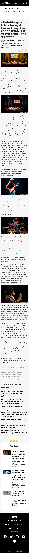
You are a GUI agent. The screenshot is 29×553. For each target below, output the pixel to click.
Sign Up (22, 3)
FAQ (22, 521)
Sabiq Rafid (11, 40)
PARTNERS (8, 525)
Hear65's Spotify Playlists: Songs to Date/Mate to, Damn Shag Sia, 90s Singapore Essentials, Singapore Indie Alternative (12, 394)
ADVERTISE (13, 528)
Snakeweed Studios (7, 212)
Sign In (16, 3)
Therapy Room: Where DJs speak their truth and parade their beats (14, 420)
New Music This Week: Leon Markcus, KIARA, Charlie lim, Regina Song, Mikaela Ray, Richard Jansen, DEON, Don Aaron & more (18, 475)
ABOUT (6, 521)
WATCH (17, 8)
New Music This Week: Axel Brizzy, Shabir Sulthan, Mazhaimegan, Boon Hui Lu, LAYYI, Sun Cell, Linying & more (19, 454)
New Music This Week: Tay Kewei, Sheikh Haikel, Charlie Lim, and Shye (13, 407)
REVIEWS (7, 11)
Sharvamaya (20, 461)
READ (6, 8)
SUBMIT (13, 11)
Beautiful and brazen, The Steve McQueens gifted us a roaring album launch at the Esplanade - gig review (14, 425)
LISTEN (22, 8)
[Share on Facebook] (22, 50)
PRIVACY (14, 521)
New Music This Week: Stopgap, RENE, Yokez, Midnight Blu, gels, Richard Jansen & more (19, 494)
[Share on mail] (19, 50)
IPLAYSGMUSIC (20, 11)
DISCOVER (11, 8)
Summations (8, 204)
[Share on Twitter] (26, 50)
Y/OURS (18, 241)
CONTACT (19, 525)
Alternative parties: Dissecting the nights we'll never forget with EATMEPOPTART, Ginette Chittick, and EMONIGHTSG (13, 401)
